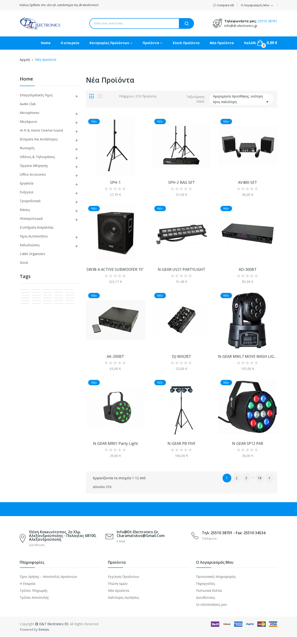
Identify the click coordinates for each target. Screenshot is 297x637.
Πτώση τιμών (118, 583)
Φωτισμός (27, 148)
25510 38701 (267, 21)
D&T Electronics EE (53, 624)
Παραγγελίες (205, 583)
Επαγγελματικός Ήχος (36, 95)
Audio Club (28, 104)
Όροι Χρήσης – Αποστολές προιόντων (48, 576)
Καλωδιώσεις (30, 245)
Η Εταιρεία (27, 583)
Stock (24, 262)
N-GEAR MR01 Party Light (115, 443)
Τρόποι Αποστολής (34, 597)
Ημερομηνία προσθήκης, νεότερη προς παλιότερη (241, 99)
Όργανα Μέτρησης (34, 165)
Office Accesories (33, 174)
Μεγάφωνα (28, 121)
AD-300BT (248, 269)
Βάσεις (25, 209)
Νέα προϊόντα (118, 590)
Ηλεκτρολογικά (31, 218)
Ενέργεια (26, 192)
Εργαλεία (26, 183)
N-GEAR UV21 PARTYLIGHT (181, 269)
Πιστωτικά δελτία (209, 590)
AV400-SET (247, 182)
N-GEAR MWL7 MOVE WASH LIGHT (247, 356)
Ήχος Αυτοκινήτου (34, 236)
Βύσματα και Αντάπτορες (39, 139)
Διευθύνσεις (205, 597)
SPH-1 (115, 182)
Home (26, 79)
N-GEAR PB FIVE (181, 443)
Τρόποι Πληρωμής (33, 590)
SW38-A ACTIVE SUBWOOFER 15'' (115, 269)
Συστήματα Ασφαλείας (36, 227)
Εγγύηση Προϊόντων (123, 576)
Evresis (44, 629)
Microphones (29, 112)
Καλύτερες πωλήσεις (123, 597)
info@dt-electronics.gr (240, 25)
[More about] (24, 289)
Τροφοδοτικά (30, 201)
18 (260, 478)
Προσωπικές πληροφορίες (216, 576)
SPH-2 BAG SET (181, 182)
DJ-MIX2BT (181, 356)
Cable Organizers (32, 254)
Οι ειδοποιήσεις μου (211, 604)
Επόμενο (269, 478)
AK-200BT (115, 356)
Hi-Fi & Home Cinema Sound (41, 130)
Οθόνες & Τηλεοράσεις (37, 157)
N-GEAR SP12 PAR (247, 443)
